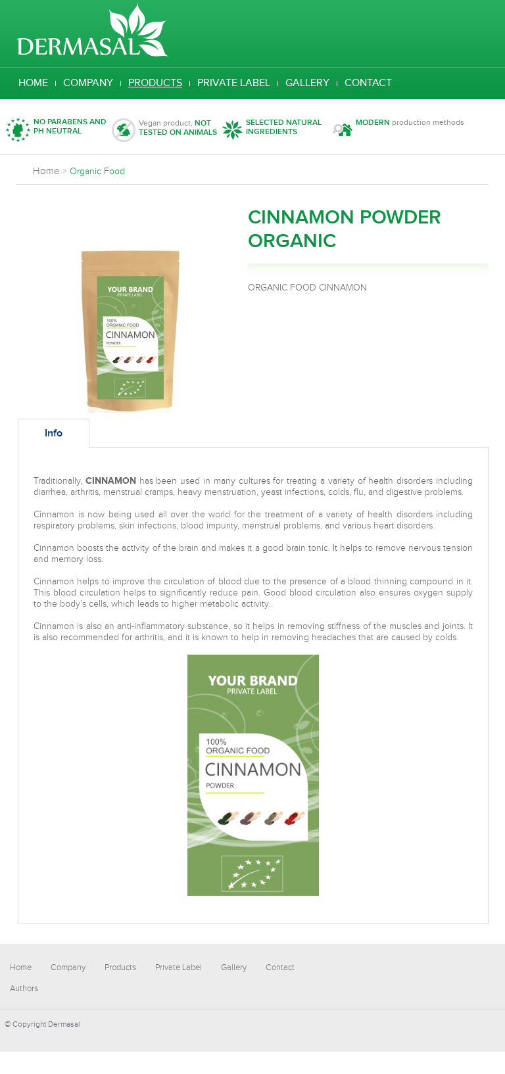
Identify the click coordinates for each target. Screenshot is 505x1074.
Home (33, 83)
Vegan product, (178, 127)
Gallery (307, 83)
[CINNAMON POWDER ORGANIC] (129, 410)
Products (155, 83)
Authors (24, 988)
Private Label (233, 83)
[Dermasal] (93, 54)
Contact (368, 83)
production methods (410, 123)
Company (88, 83)
